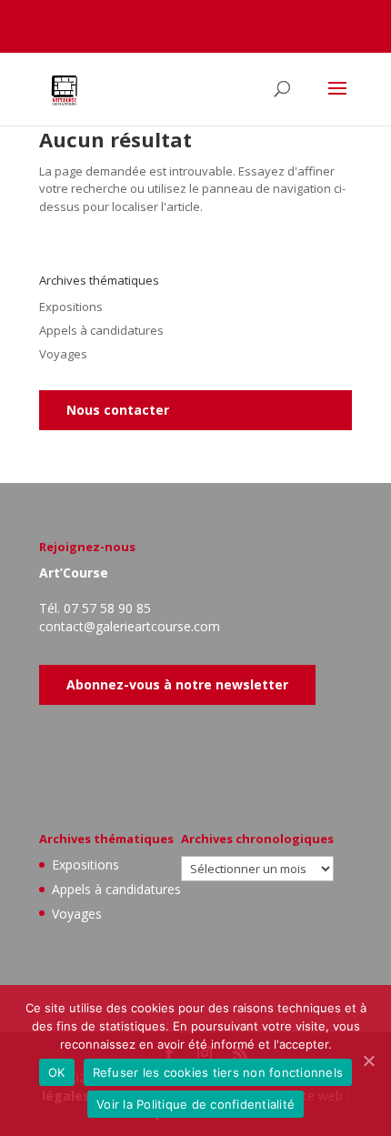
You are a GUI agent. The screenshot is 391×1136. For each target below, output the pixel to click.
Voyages (63, 354)
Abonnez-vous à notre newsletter (177, 684)
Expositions (71, 306)
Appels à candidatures (101, 330)
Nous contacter (117, 409)
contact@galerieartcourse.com (129, 626)
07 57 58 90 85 (107, 608)
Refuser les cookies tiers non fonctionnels (218, 1072)
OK (56, 1072)
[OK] (368, 1060)
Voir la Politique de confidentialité (195, 1104)
